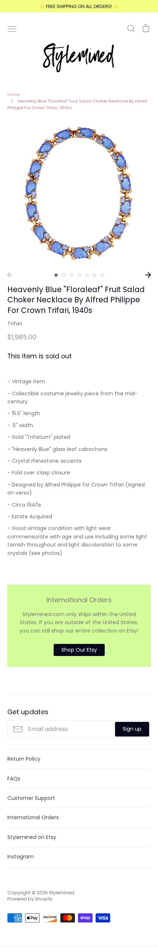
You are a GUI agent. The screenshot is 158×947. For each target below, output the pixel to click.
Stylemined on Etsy (31, 837)
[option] (79, 193)
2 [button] (63, 275)
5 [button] (87, 275)
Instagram (20, 856)
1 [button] (56, 275)
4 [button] (79, 275)
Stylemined (61, 893)
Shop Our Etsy (79, 649)
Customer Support (31, 798)
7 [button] (102, 275)
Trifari (14, 323)
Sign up (132, 728)
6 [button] (94, 275)
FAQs (13, 778)
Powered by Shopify (30, 899)
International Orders (33, 817)
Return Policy (23, 759)
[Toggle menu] (12, 28)
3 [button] (71, 275)
